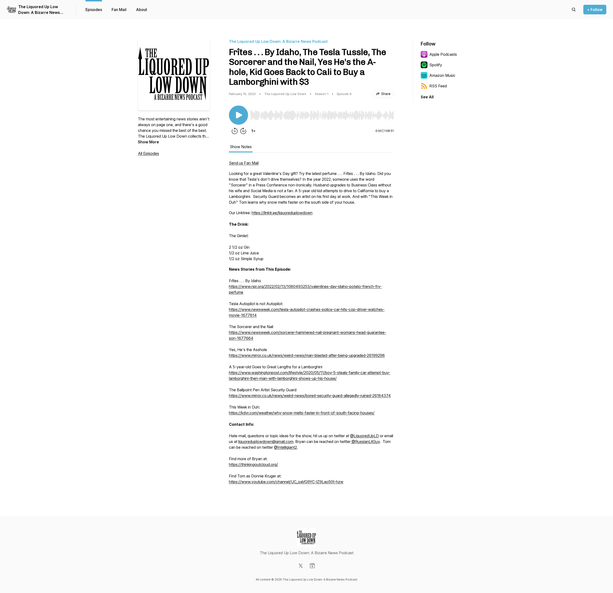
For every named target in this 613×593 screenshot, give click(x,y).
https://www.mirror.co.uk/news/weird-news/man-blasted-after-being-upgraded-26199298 (307, 355)
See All (427, 97)
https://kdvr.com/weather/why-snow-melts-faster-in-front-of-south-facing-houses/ (302, 412)
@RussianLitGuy (365, 441)
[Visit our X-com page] (300, 565)
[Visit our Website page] (312, 565)
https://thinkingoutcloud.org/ (253, 464)
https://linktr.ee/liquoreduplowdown (282, 212)
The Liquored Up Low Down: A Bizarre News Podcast (39, 9)
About (141, 9)
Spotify (435, 64)
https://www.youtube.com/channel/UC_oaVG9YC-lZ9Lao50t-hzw (286, 481)
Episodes (93, 9)
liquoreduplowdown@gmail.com (265, 441)
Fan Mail (119, 9)
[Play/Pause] (238, 115)
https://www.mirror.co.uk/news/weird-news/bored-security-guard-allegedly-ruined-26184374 (310, 395)
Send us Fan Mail (244, 163)
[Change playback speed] (253, 131)
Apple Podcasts (443, 54)
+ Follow (594, 9)
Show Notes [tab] (241, 146)
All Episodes (148, 153)
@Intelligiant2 (285, 447)
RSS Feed (438, 86)
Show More (148, 142)
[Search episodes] (574, 9)
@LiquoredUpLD (364, 435)
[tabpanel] (311, 324)
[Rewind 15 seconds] (234, 131)
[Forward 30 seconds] (243, 131)
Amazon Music (442, 75)
